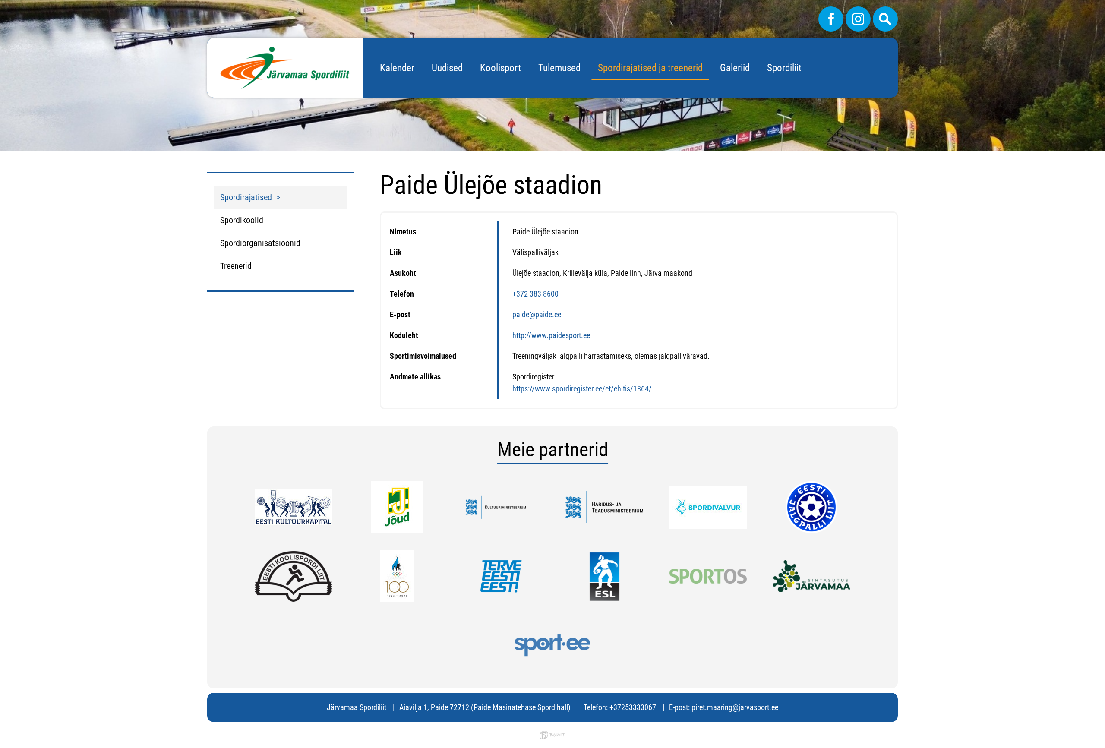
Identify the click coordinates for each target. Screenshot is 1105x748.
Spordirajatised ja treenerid (650, 68)
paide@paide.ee (536, 314)
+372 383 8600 (535, 293)
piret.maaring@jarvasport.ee (734, 707)
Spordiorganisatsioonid (260, 243)
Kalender (397, 68)
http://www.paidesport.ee (551, 335)
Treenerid (236, 266)
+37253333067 (632, 707)
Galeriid (735, 68)
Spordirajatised (246, 197)
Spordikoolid (241, 220)
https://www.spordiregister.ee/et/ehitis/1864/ (582, 388)
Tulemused (559, 68)
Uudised (447, 68)
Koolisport (500, 68)
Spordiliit (784, 68)
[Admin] (2, 5)
